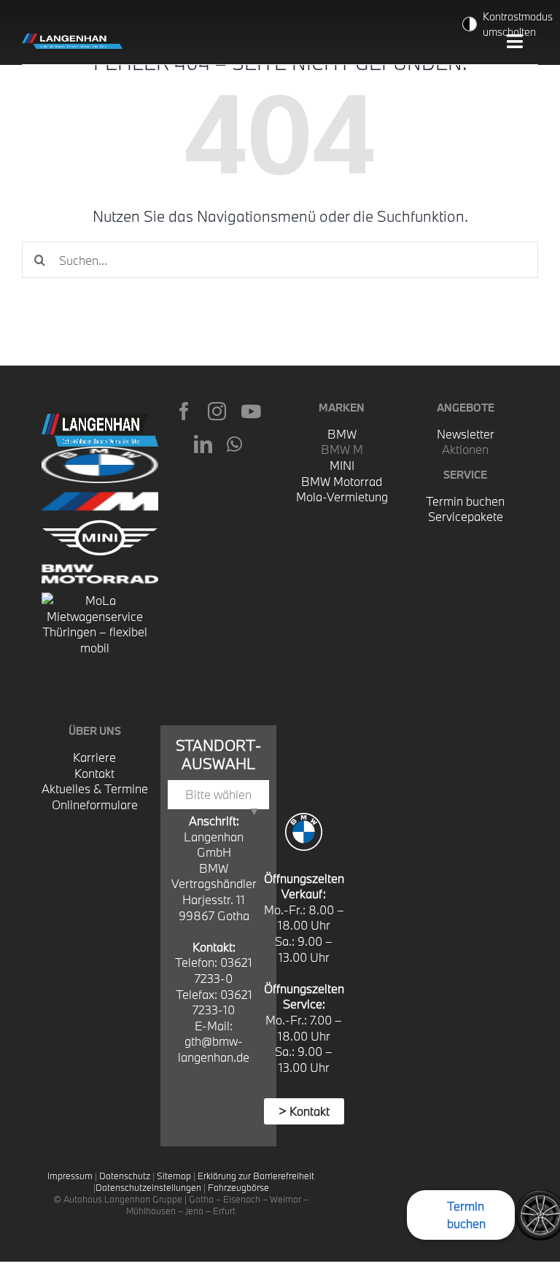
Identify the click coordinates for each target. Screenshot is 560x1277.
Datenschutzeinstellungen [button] (148, 1187)
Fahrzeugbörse (238, 1187)
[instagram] (217, 411)
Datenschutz (124, 1175)
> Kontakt (304, 1111)
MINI (342, 465)
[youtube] (251, 411)
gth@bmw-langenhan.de (213, 1049)
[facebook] (184, 411)
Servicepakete (465, 516)
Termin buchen (465, 501)
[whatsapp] (234, 444)
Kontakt (94, 773)
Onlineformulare (95, 804)
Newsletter (465, 433)
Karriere (94, 757)
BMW (342, 433)
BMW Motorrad (341, 481)
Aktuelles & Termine (95, 788)
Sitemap (174, 1175)
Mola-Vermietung (342, 496)
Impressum (70, 1175)
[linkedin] (203, 444)
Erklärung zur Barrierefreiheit (256, 1175)
